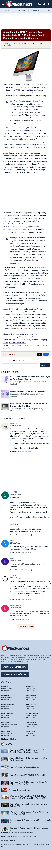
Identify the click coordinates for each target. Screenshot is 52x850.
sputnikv (13, 576)
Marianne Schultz (32, 713)
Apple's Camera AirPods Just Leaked (24, 767)
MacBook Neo (24, 345)
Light (46, 844)
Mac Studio (21, 11)
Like (23, 451)
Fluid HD (36, 844)
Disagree (28, 451)
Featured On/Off (7, 844)
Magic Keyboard (26, 337)
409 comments (10, 354)
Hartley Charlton (7, 713)
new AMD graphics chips (22, 90)
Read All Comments (26, 626)
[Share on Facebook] (46, 354)
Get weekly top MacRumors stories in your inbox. (26, 361)
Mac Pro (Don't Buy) (17, 342)
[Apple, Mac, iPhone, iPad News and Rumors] (19, 7)
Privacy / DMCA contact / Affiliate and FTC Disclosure (18, 836)
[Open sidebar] (49, 4)
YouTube (10, 744)
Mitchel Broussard (7, 704)
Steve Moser (5, 731)
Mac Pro (7, 348)
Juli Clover (5, 695)
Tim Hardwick (31, 704)
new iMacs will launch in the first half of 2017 (22, 131)
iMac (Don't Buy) (23, 340)
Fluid (30, 844)
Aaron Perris (30, 731)
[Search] (45, 4)
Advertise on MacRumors (15, 674)
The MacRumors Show (19, 790)
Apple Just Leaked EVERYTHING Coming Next (28, 775)
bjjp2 (12, 558)
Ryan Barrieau (31, 722)
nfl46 (12, 541)
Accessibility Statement (8, 840)
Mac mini (7, 11)
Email (3, 690)
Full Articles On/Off (21, 844)
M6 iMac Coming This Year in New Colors (28, 391)
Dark (3, 846)
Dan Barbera (5, 722)
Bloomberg (41, 96)
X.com (8, 690)
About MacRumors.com (14, 667)
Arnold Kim (5, 686)
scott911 (13, 492)
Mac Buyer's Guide (15, 139)
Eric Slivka (29, 686)
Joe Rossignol (31, 695)
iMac (22, 334)
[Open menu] (3, 4)
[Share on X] (39, 354)
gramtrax (13, 423)
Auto (42, 844)
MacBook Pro (31, 334)
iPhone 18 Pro (36, 11)
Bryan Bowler (15, 605)
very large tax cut (36, 273)
